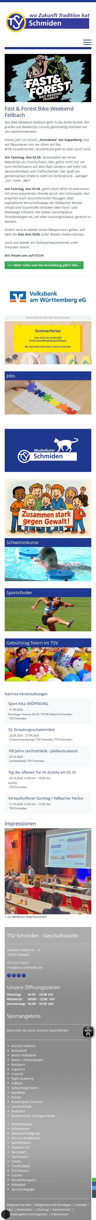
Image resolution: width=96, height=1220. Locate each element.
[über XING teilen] (94, 1196)
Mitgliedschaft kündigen (53, 1205)
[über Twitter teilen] (94, 1188)
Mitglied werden (19, 1205)
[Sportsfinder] (48, 609)
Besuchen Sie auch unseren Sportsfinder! (38, 1030)
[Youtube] (24, 975)
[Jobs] (48, 392)
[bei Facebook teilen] (94, 1184)
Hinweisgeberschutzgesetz (28, 1214)
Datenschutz (61, 1209)
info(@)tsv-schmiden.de (24, 967)
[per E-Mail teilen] (94, 1192)
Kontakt (80, 1205)
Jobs (10, 1209)
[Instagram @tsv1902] (14, 975)
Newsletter (25, 1209)
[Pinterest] (19, 975)
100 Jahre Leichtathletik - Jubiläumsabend (42, 751)
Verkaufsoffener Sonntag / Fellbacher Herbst (45, 798)
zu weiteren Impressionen (26, 917)
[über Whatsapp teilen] (94, 1180)
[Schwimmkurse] (48, 559)
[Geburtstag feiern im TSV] (48, 659)
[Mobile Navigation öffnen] (87, 42)
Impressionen (20, 823)
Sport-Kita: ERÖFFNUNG (28, 703)
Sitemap (43, 1209)
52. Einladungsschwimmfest (31, 729)
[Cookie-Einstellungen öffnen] (5, 1214)
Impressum (59, 1214)
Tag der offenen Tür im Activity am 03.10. (42, 772)
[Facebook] (9, 975)
